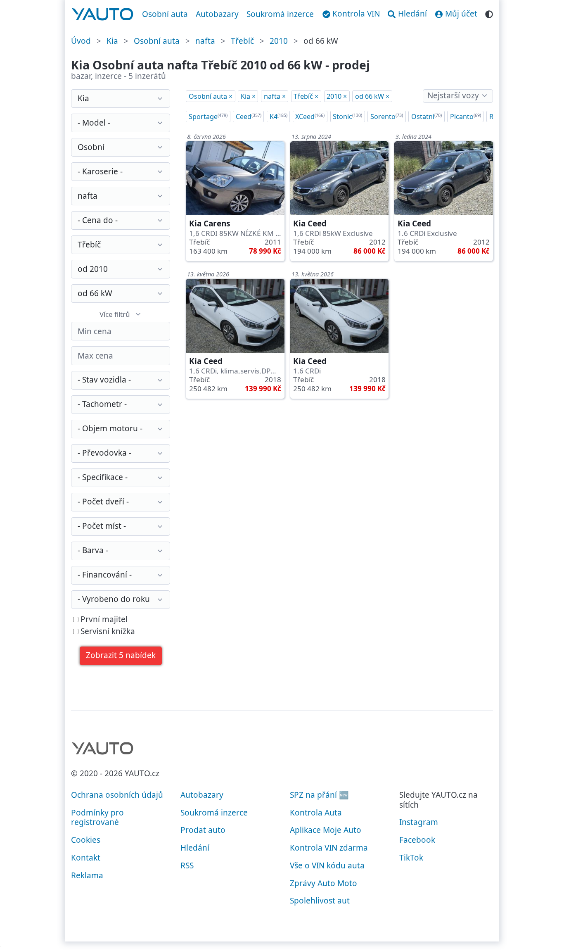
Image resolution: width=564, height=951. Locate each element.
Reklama (87, 875)
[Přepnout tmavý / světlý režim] (489, 13)
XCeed (310, 116)
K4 (278, 116)
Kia (112, 41)
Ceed (248, 116)
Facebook (417, 840)
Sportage (208, 116)
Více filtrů (115, 314)
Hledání (194, 847)
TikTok (411, 857)
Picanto (465, 116)
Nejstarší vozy (453, 95)
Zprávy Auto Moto (323, 883)
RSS (187, 865)
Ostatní (426, 116)
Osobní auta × (210, 96)
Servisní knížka (106, 632)
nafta (205, 41)
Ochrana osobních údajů (117, 794)
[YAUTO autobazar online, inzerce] (102, 14)
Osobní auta (165, 14)
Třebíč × (306, 96)
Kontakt (85, 857)
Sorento (386, 116)
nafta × (275, 96)
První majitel (103, 620)
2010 (279, 41)
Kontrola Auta (316, 812)
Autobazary (217, 14)
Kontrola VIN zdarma (329, 847)
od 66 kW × (372, 96)
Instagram (418, 822)
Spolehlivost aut (320, 900)
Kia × (248, 96)
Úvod (81, 41)
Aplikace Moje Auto (325, 830)
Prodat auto (202, 830)
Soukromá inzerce (280, 14)
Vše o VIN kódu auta (327, 865)
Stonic (347, 116)
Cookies (85, 840)
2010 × (337, 96)
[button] (121, 656)
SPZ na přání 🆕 (319, 794)
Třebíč (242, 41)
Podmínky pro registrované (97, 817)
